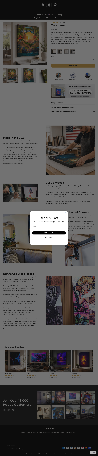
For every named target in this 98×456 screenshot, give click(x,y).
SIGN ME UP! (49, 233)
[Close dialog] (66, 213)
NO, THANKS (49, 237)
